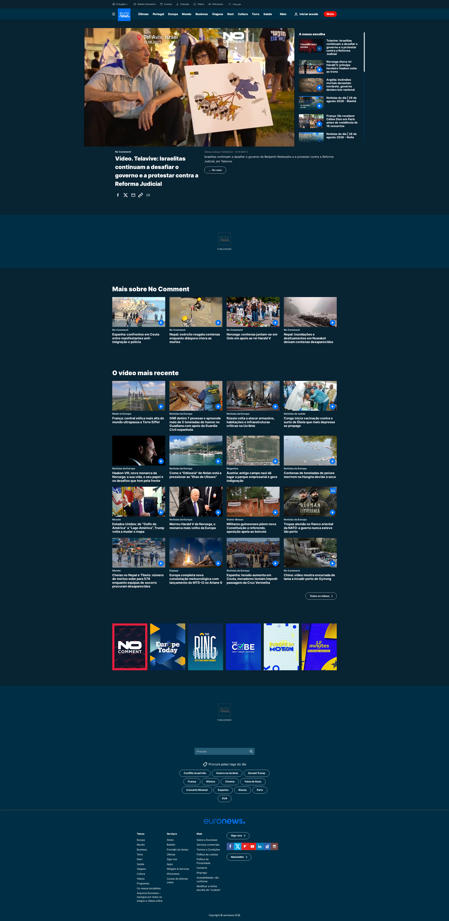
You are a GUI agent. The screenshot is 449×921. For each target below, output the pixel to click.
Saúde (267, 14)
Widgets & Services (178, 868)
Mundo (186, 14)
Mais (199, 833)
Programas (143, 883)
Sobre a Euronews (207, 839)
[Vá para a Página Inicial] (124, 14)
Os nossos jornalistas (149, 888)
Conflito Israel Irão (195, 773)
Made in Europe (121, 413)
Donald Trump (256, 773)
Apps (170, 863)
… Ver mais (215, 170)
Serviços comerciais (208, 844)
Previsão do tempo (177, 849)
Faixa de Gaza (253, 781)
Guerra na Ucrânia (227, 773)
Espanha (223, 789)
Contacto (202, 867)
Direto (330, 13)
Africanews (173, 873)
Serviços (172, 833)
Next (230, 14)
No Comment (120, 329)
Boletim (171, 844)
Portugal (158, 14)
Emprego (202, 872)
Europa (173, 14)
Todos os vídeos (319, 595)
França (192, 781)
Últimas (143, 14)
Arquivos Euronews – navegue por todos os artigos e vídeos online (149, 897)
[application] (189, 87)
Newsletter (237, 856)
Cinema (229, 781)
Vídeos (141, 878)
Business (202, 14)
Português (121, 4)
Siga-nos (172, 859)
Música (210, 781)
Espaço (173, 570)
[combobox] (247, 4)
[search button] (230, 4)
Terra (255, 14)
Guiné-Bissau (235, 519)
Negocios (232, 468)
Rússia (243, 789)
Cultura (243, 14)
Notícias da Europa (180, 413)
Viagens (217, 14)
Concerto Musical (197, 789)
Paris (260, 789)
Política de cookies (207, 854)
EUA (224, 798)
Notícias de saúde (295, 413)
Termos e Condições (208, 849)
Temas (141, 833)
